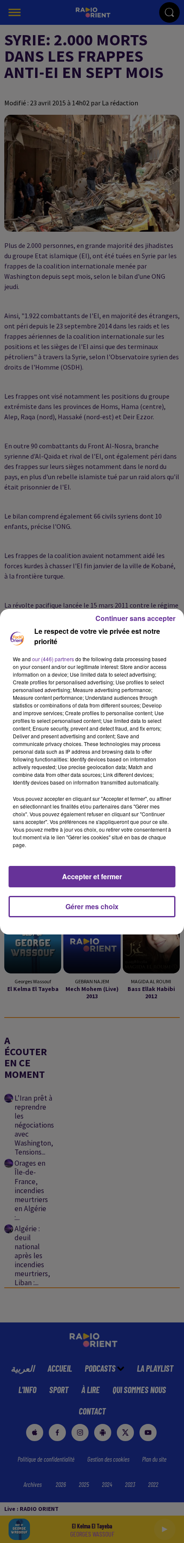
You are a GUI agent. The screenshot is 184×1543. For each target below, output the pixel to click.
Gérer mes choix (92, 906)
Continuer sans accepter (135, 618)
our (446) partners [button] (53, 659)
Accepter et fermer (92, 876)
